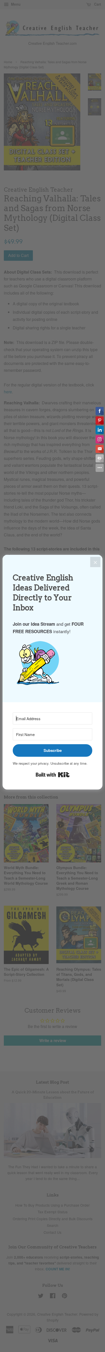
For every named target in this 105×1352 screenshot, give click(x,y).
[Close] (95, 562)
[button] (52, 665)
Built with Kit (53, 774)
